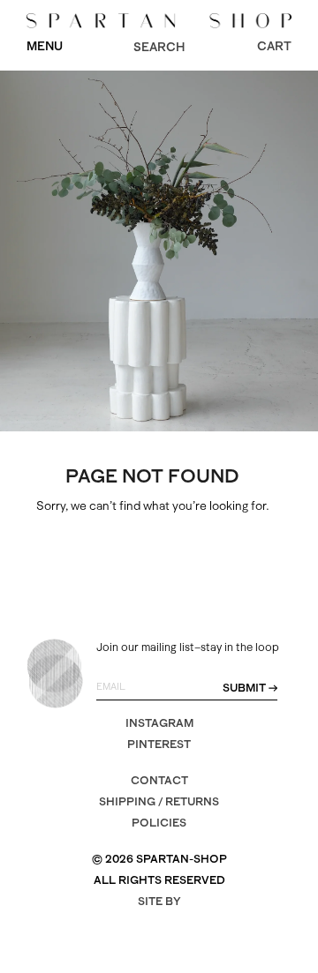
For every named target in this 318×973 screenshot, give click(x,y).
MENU (44, 46)
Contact (159, 780)
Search (159, 47)
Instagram (159, 723)
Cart (274, 46)
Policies (159, 822)
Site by (159, 901)
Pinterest (159, 744)
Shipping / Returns (159, 801)
